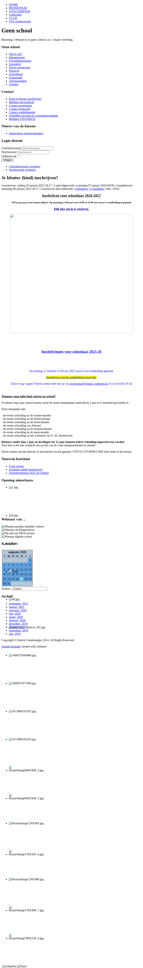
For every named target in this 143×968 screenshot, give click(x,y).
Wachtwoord (9, 152)
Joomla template (10, 646)
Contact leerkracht (19, 109)
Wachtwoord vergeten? (22, 169)
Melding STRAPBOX (22, 119)
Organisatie (15, 77)
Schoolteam (16, 74)
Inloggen (7, 159)
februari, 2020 (17, 620)
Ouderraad (15, 14)
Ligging (13, 84)
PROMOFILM (18, 8)
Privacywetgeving (19, 67)
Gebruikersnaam (11, 148)
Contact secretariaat (20, 105)
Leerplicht (15, 64)
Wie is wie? (16, 54)
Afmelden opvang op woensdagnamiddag (33, 115)
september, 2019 (18, 630)
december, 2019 (18, 623)
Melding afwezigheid (21, 102)
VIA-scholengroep (20, 21)
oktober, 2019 (17, 627)
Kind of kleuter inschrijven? (25, 98)
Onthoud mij (8, 156)
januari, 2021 (16, 606)
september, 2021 (18, 603)
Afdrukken (82, 188)
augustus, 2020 (18, 610)
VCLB (13, 18)
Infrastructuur (17, 57)
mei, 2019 (15, 633)
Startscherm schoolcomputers (26, 133)
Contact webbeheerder (22, 112)
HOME (13, 4)
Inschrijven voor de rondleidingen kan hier (71, 377)
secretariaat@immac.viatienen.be (89, 383)
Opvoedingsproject (20, 60)
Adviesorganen (18, 81)
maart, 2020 (16, 617)
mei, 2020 (15, 613)
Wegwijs (14, 70)
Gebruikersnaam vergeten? (24, 166)
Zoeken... (7, 588)
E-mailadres (97, 188)
